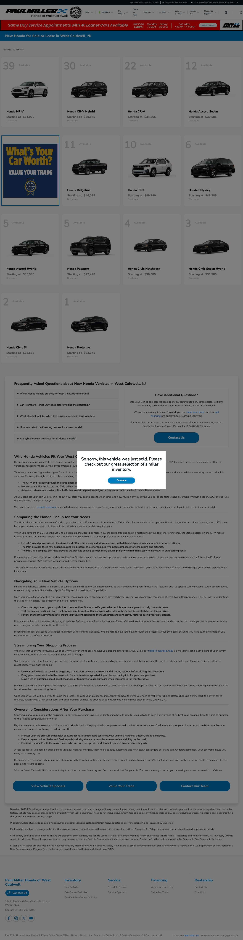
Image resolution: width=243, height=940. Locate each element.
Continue (121, 480)
